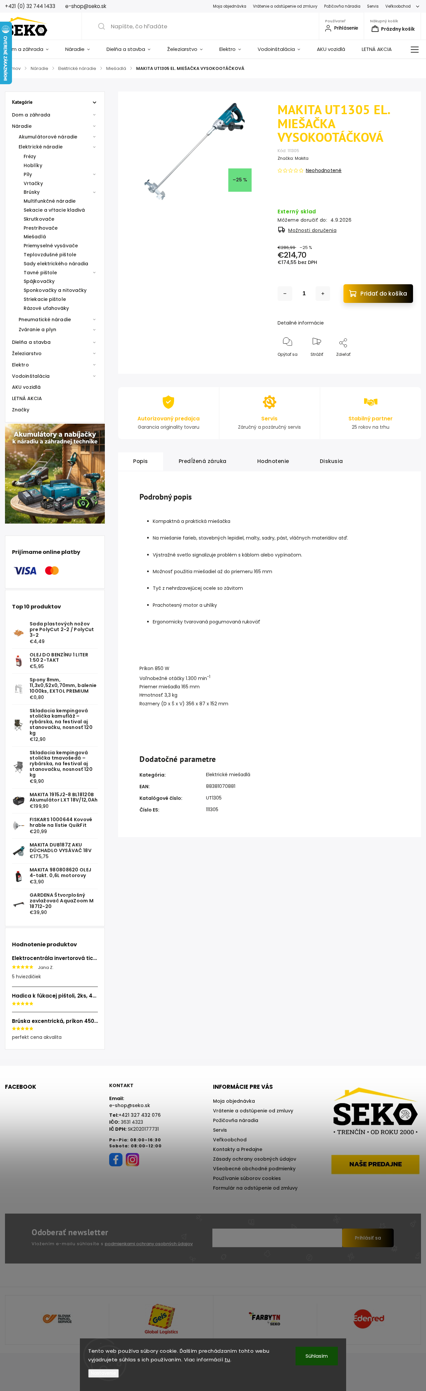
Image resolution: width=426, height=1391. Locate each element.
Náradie (22, 126)
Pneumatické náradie (45, 319)
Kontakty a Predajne (237, 1149)
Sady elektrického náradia (56, 263)
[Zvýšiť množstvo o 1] (323, 293)
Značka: (293, 158)
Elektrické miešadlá (228, 774)
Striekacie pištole (45, 299)
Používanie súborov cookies (247, 1178)
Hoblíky (33, 165)
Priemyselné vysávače (51, 245)
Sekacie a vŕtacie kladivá (54, 210)
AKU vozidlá (26, 387)
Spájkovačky (39, 281)
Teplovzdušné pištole (50, 254)
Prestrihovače (41, 228)
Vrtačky (33, 183)
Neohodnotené (323, 170)
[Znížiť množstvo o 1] (285, 293)
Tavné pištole (40, 272)
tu (227, 1359)
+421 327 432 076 (139, 1115)
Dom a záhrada (31, 115)
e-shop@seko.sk (129, 1105)
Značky (21, 409)
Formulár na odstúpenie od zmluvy (255, 1188)
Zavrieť (400, 365)
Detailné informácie (301, 323)
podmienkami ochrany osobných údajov (149, 1244)
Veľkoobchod (398, 6)
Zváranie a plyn (38, 329)
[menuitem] (31, 49)
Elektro (20, 364)
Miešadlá (35, 236)
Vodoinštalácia (31, 376)
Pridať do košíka (383, 294)
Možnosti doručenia (312, 230)
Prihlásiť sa (368, 1238)
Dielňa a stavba (31, 342)
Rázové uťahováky (46, 308)
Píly (28, 174)
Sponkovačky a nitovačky (55, 290)
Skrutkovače (39, 219)
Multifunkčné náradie (50, 201)
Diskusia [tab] (331, 461)
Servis (373, 6)
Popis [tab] (140, 461)
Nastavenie (103, 1373)
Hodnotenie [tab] (273, 461)
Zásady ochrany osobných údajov (254, 1159)
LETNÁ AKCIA (27, 398)
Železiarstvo (27, 353)
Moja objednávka (229, 6)
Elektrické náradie (41, 146)
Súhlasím (317, 1355)
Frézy (30, 156)
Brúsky (32, 192)
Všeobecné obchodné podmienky (254, 1168)
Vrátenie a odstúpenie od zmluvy (285, 6)
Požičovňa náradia (342, 6)
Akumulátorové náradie (48, 136)
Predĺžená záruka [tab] (203, 461)
